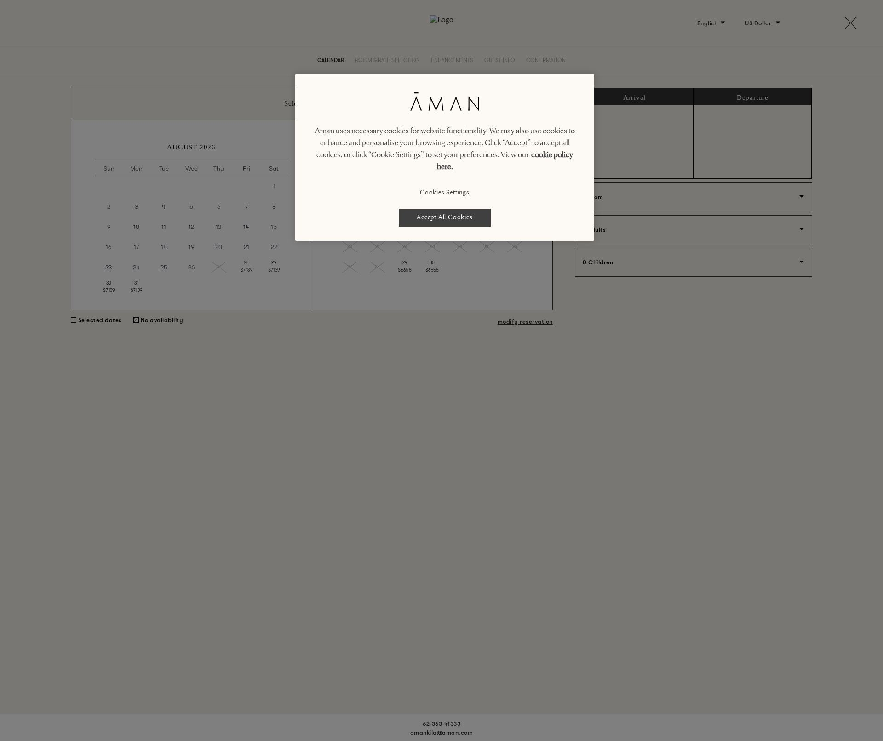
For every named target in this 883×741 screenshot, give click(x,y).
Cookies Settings (445, 192)
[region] (444, 157)
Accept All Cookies (444, 217)
